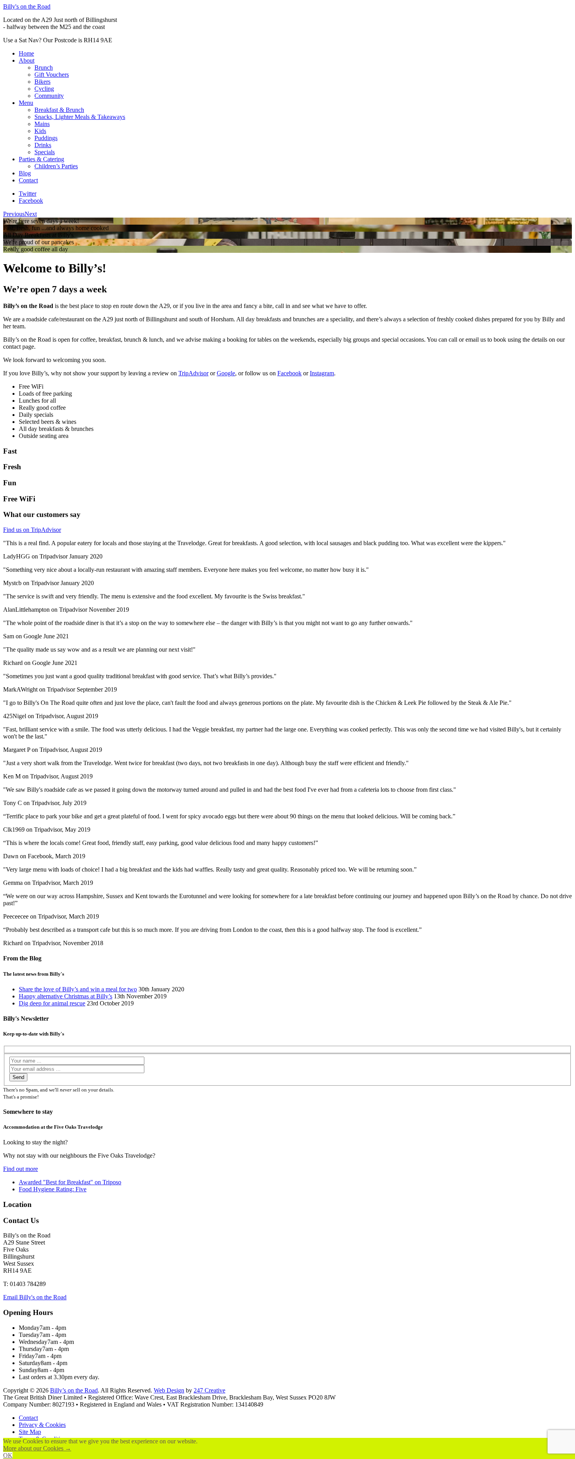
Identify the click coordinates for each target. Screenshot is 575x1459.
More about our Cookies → (37, 1448)
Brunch (43, 67)
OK (8, 1455)
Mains (42, 124)
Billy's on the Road (26, 6)
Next (31, 214)
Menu (26, 102)
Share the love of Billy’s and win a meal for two (78, 989)
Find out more (20, 1168)
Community (49, 95)
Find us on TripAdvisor (32, 529)
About (26, 60)
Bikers (42, 81)
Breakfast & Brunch (59, 109)
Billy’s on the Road (74, 1390)
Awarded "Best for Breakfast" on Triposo (70, 1182)
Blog (25, 173)
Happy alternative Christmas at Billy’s (65, 996)
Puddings (46, 138)
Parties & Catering (41, 159)
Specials (44, 152)
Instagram (322, 373)
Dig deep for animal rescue (52, 1003)
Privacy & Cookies (42, 1424)
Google (226, 373)
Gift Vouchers (51, 74)
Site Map (30, 1431)
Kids (40, 131)
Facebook (31, 200)
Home (26, 53)
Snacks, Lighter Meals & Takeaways (79, 116)
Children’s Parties (56, 166)
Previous (14, 214)
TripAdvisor (193, 373)
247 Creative (209, 1390)
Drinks (42, 145)
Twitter (27, 193)
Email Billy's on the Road (34, 1297)
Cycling (44, 88)
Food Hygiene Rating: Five (52, 1189)
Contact (28, 180)
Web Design (169, 1390)
